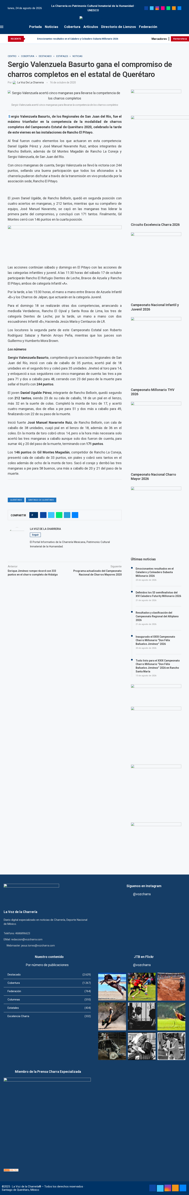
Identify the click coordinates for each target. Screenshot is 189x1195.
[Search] (187, 26)
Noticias (51, 27)
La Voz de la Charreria (45, 528)
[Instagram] (157, 8)
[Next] (34, 39)
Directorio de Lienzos (118, 27)
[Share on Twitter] (51, 515)
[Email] (179, 8)
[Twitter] (152, 8)
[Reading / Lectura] (142, 1046)
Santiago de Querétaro (41, 500)
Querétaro (16, 500)
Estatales (49, 1008)
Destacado (49, 974)
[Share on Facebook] (43, 515)
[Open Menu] (1, 26)
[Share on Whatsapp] (59, 515)
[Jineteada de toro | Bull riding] (112, 1016)
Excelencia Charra (49, 1016)
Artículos (90, 27)
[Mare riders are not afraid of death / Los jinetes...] (112, 987)
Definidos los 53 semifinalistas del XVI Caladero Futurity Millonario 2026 (158, 594)
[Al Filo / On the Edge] (112, 1046)
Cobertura (72, 27)
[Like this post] (35, 515)
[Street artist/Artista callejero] (171, 1046)
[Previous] (29, 39)
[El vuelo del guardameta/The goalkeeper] (171, 1016)
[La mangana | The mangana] (171, 987)
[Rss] (174, 8)
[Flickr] (163, 8)
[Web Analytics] (11, 1170)
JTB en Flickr (144, 957)
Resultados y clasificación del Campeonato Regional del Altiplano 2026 (157, 616)
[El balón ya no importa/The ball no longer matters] (142, 987)
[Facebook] (146, 8)
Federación (148, 27)
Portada (35, 27)
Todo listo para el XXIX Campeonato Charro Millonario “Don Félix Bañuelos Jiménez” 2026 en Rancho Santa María (158, 666)
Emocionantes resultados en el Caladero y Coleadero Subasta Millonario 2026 (77, 39)
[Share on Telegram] (67, 515)
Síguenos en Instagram (143, 886)
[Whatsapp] (168, 8)
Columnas (49, 999)
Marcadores (159, 38)
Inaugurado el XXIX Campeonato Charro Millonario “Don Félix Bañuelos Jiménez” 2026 (155, 640)
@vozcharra (142, 894)
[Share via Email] (75, 515)
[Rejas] (142, 1016)
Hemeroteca (180, 39)
